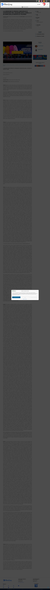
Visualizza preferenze (34, 297)
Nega (25, 297)
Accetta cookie (16, 297)
